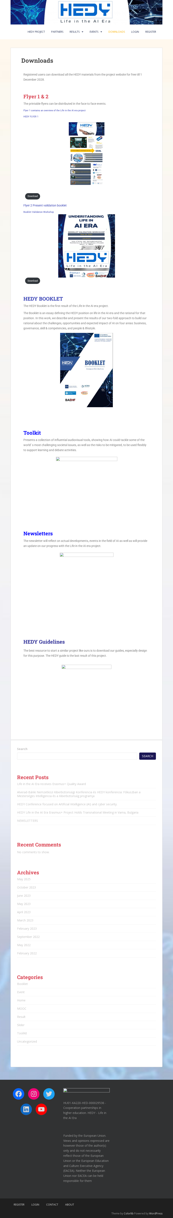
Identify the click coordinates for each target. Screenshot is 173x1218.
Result (21, 1017)
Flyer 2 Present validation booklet (45, 205)
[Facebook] (18, 1094)
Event (21, 992)
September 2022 (28, 937)
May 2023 (24, 904)
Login (135, 32)
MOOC (21, 1008)
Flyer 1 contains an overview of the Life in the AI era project (54, 110)
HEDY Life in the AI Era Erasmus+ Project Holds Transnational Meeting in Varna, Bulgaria (77, 812)
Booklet (22, 984)
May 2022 (24, 945)
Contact (52, 1204)
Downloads (116, 32)
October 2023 (26, 887)
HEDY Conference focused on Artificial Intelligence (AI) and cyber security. (67, 804)
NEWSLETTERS (27, 821)
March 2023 (25, 920)
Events (94, 32)
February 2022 (27, 953)
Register (150, 32)
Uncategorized (27, 1041)
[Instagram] (33, 1094)
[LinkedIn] (26, 1109)
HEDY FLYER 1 (30, 116)
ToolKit (22, 1033)
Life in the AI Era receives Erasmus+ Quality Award (51, 784)
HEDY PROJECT (36, 32)
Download (33, 196)
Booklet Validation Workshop (38, 212)
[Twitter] (49, 1094)
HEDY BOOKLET (43, 298)
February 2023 (27, 928)
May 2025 (24, 879)
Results (75, 32)
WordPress (155, 1213)
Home (21, 1000)
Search (22, 749)
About (69, 1204)
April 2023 (24, 912)
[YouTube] (41, 1109)
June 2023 (24, 896)
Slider (20, 1025)
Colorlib (129, 1213)
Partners (57, 32)
